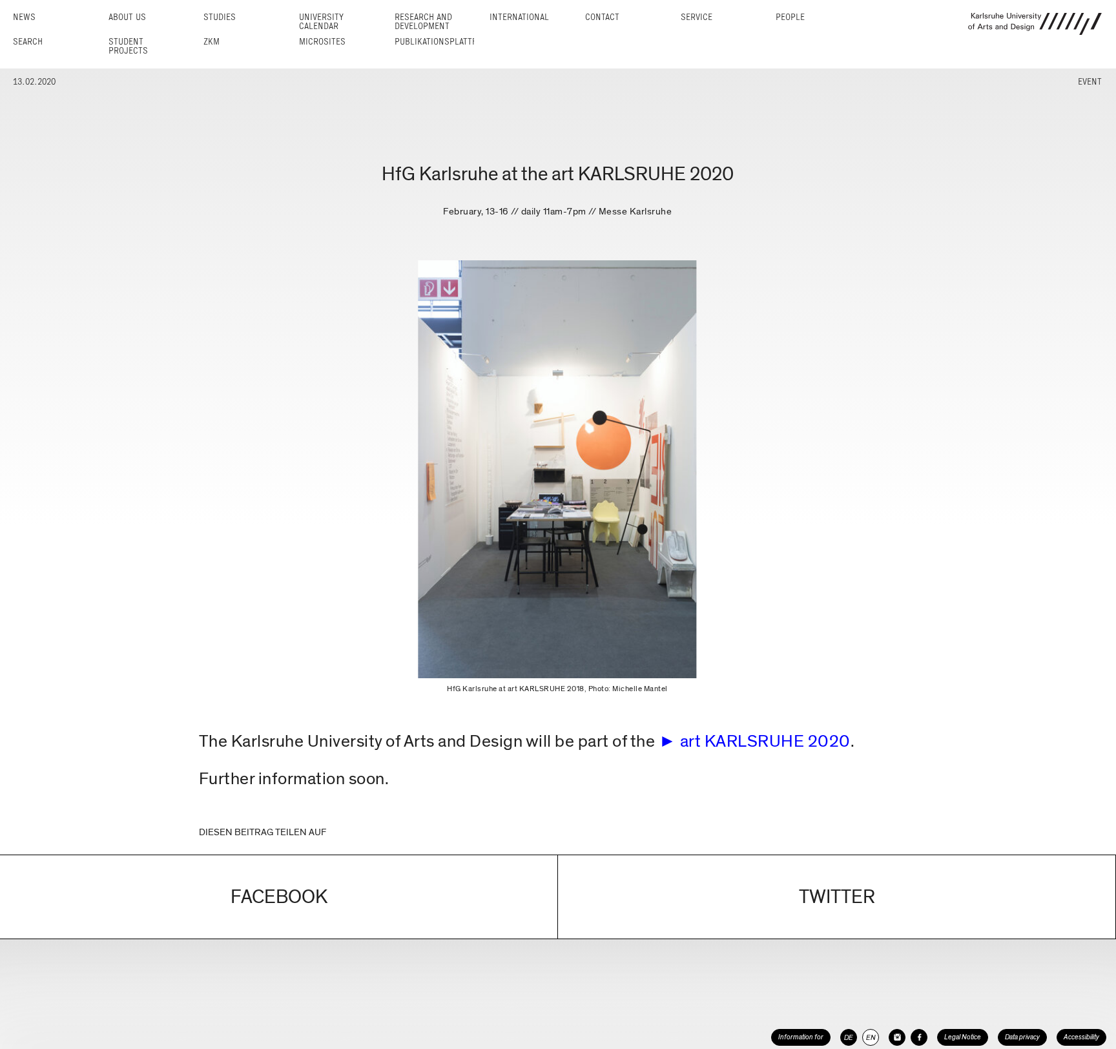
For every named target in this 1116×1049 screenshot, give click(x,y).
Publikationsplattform (444, 41)
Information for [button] (800, 1037)
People (790, 17)
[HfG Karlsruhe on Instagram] (897, 1037)
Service (696, 17)
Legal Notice (962, 1037)
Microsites (322, 41)
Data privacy (1022, 1037)
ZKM (211, 41)
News (24, 17)
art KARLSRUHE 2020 (765, 741)
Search (28, 41)
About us (127, 17)
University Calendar (321, 22)
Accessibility (1081, 1037)
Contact (602, 17)
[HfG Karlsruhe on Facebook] (919, 1037)
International (519, 17)
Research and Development (423, 22)
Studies (219, 17)
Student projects (128, 46)
